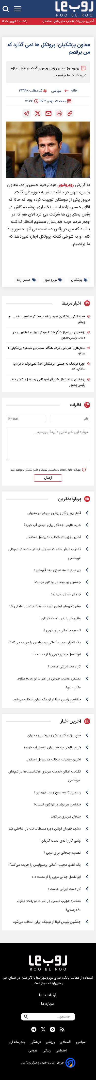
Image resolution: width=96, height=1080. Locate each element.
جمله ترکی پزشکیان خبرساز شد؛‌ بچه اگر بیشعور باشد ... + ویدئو (46, 319)
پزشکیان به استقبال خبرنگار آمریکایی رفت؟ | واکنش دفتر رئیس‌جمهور (47, 382)
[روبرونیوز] (74, 9)
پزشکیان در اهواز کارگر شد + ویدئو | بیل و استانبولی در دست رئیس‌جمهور (49, 335)
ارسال (48, 478)
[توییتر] (38, 113)
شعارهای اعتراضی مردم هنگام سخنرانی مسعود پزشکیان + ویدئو (46, 350)
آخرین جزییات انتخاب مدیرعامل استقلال (68, 21)
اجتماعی (62, 1050)
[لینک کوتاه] (70, 113)
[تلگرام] (26, 113)
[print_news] (59, 113)
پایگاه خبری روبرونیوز (55, 978)
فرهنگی (36, 1042)
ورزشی (51, 1042)
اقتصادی (66, 1042)
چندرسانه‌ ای (18, 1042)
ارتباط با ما (48, 995)
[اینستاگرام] (52, 1030)
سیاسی (81, 1042)
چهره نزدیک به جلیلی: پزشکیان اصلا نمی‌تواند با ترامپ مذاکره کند (49, 366)
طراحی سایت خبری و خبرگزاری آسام (42, 1062)
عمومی (33, 1050)
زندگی (47, 1050)
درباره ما (48, 1004)
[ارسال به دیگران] (48, 113)
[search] (5, 9)
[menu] (17, 9)
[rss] (62, 1029)
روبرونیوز (66, 185)
